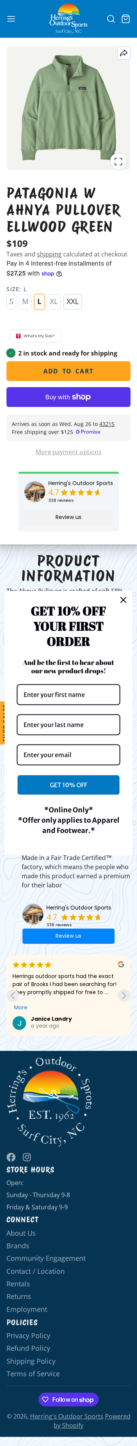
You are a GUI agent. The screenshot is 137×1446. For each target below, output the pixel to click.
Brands (17, 1245)
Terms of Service (33, 1373)
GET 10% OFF (68, 785)
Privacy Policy (28, 1335)
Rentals (18, 1283)
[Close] (123, 600)
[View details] (49, 1101)
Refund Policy (28, 1348)
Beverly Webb (51, 1019)
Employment (26, 1309)
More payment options (69, 452)
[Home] (68, 19)
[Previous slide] (12, 995)
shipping (49, 254)
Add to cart (68, 371)
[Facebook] (11, 1157)
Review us (68, 517)
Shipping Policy (31, 1361)
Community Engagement (46, 1258)
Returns (18, 1296)
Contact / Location (35, 1271)
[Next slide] (124, 995)
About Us (21, 1233)
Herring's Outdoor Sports (80, 483)
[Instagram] (27, 1157)
